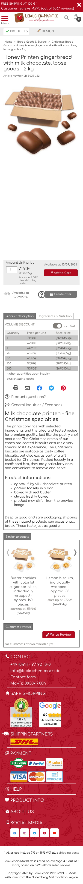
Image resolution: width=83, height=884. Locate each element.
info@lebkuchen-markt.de (35, 671)
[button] (19, 316)
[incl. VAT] (57, 325)
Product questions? (28, 397)
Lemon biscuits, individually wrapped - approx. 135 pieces (60, 586)
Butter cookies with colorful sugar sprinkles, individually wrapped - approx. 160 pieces (23, 591)
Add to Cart (62, 273)
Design (47, 31)
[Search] (66, 20)
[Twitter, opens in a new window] (51, 388)
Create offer (62, 294)
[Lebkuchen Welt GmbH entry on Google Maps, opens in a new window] (50, 706)
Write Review (60, 635)
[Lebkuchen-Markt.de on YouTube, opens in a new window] (54, 832)
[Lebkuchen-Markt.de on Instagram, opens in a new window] (24, 832)
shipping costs (69, 852)
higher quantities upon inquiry (28, 373)
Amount (12, 262)
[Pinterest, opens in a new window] (63, 388)
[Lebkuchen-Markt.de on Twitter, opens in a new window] (34, 832)
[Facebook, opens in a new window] (39, 388)
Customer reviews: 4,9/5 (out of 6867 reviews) (37, 8)
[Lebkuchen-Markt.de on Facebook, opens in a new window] (14, 832)
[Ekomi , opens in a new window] (21, 712)
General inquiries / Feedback (36, 405)
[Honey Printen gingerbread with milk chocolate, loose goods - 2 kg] (41, 118)
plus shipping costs (20, 378)
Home (8, 41)
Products (18, 31)
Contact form (23, 677)
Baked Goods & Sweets (32, 41)
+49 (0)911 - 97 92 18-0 (30, 664)
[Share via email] (27, 388)
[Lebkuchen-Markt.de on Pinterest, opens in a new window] (44, 832)
